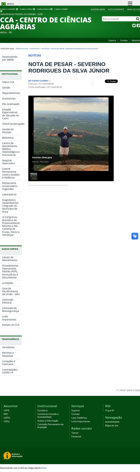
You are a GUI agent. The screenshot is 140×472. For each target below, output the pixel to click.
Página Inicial (22, 48)
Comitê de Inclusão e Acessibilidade (48, 415)
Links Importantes (80, 421)
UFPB (6, 410)
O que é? (109, 410)
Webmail (136, 40)
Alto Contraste (116, 9)
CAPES (7, 417)
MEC (6, 414)
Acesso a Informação (47, 420)
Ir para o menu (27, 9)
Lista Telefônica (79, 417)
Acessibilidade (98, 9)
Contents (34, 48)
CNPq (6, 421)
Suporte (112, 40)
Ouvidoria (42, 410)
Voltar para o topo (130, 390)
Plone (43, 468)
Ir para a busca (44, 9)
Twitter (134, 25)
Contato (124, 40)
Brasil (10, 3)
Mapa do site (133, 9)
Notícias (45, 48)
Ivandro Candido (40, 81)
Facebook (138, 25)
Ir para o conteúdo (8, 9)
